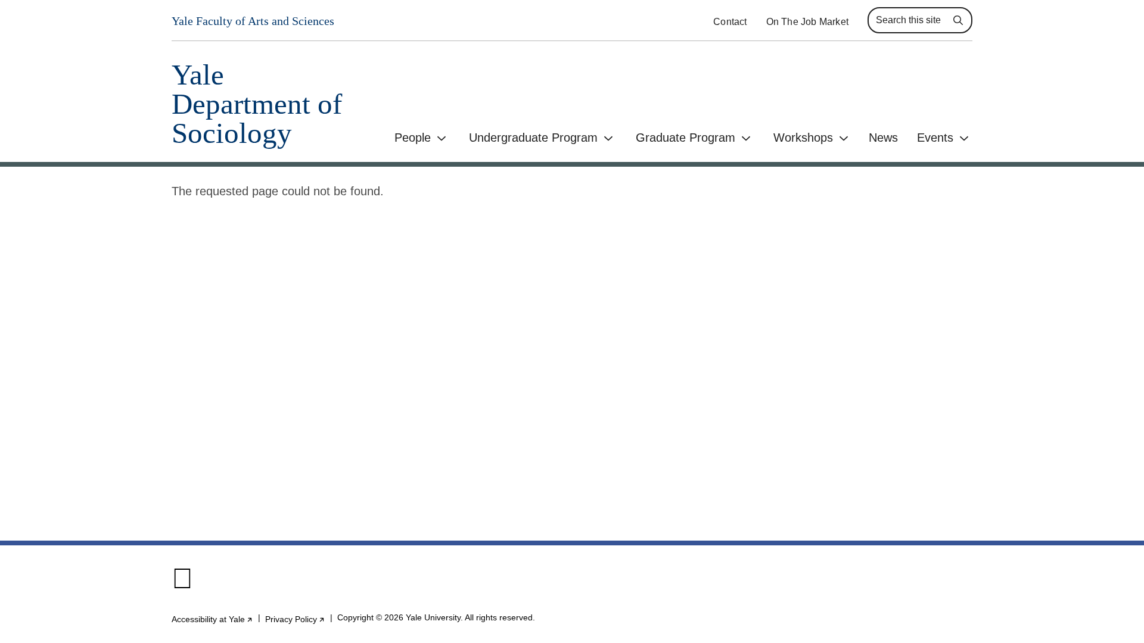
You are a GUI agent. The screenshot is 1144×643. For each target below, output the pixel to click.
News (883, 137)
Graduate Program (685, 137)
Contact (730, 22)
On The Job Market (807, 22)
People (412, 137)
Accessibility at (212, 619)
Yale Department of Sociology (257, 104)
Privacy (295, 619)
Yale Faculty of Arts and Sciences (253, 20)
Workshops (803, 137)
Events (935, 137)
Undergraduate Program (533, 137)
